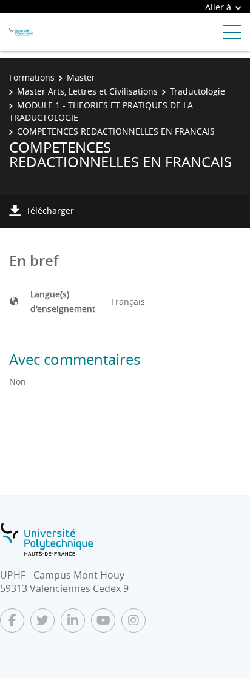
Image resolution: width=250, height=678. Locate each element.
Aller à (218, 7)
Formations (32, 77)
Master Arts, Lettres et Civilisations (87, 91)
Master (81, 77)
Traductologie (197, 91)
